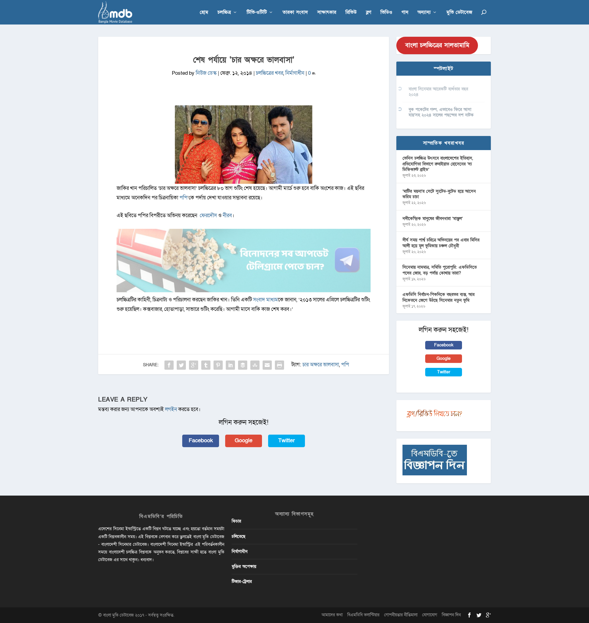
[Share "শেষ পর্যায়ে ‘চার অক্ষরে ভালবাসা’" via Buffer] (243, 365)
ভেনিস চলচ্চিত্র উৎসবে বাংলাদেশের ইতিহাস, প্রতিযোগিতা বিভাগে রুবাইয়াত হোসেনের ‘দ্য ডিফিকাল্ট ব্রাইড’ (437, 163)
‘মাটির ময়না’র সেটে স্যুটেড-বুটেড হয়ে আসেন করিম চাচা (439, 194)
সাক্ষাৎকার (326, 13)
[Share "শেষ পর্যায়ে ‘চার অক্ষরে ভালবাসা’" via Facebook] (169, 365)
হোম (204, 13)
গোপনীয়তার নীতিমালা (401, 615)
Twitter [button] (286, 440)
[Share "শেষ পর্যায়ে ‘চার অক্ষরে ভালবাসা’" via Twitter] (181, 365)
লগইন (171, 409)
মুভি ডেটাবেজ (459, 13)
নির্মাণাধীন (294, 73)
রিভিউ (351, 13)
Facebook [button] (201, 440)
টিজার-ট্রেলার (242, 581)
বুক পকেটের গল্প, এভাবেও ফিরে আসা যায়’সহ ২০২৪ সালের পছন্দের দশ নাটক (441, 112)
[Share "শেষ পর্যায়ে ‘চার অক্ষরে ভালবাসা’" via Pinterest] (218, 365)
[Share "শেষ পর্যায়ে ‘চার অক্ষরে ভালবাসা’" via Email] (267, 365)
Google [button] (243, 440)
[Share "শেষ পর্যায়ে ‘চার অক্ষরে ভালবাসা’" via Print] (279, 365)
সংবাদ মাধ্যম (265, 299)
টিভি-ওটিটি (257, 13)
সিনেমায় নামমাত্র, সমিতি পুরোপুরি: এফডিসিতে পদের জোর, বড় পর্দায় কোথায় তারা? (439, 270)
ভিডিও (386, 13)
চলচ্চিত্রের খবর (269, 73)
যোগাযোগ (429, 615)
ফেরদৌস (207, 215)
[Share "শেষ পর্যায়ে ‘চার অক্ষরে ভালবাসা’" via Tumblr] (206, 365)
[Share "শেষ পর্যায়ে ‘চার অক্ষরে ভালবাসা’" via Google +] (193, 365)
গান (405, 13)
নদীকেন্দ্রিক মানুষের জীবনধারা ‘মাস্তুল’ (432, 218)
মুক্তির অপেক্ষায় (244, 566)
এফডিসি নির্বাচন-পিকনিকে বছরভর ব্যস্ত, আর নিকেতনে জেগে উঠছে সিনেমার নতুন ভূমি (438, 297)
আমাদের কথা (332, 615)
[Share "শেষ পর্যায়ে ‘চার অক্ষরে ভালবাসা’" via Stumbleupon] (255, 365)
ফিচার (236, 521)
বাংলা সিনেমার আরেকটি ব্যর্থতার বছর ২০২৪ (438, 91)
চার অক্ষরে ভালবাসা (320, 364)
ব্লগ (368, 13)
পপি (183, 197)
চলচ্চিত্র (224, 13)
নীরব (227, 215)
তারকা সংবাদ (295, 13)
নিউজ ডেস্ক (206, 73)
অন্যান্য (424, 13)
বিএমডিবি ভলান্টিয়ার (363, 615)
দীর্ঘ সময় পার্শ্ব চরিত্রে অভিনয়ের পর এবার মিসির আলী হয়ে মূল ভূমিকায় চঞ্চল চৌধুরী (440, 242)
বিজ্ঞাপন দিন (451, 615)
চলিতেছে (238, 536)
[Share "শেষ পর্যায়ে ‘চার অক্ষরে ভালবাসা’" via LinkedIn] (230, 365)
